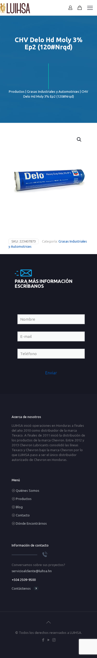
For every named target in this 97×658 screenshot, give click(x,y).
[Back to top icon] (48, 622)
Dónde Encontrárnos (31, 523)
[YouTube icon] (48, 640)
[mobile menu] (90, 7)
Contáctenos (21, 588)
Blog (19, 507)
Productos (17, 91)
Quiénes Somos (27, 490)
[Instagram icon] (54, 640)
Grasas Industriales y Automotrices (53, 91)
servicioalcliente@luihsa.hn (32, 571)
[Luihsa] (15, 7)
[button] (79, 139)
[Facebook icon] (43, 640)
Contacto (23, 515)
